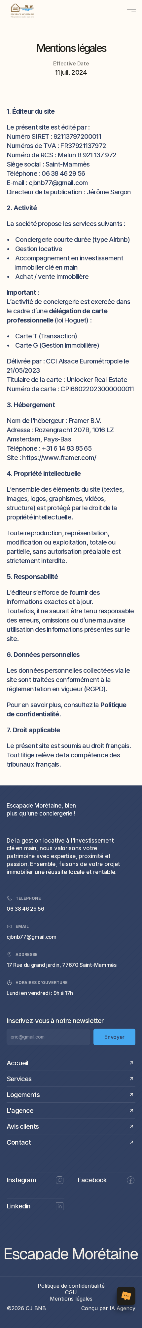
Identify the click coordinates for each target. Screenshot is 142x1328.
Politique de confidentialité (71, 1285)
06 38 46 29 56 (25, 908)
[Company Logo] (32, 10)
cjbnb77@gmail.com (31, 936)
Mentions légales (71, 1298)
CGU (71, 1292)
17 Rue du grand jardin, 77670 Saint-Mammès (62, 965)
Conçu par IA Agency (108, 1308)
